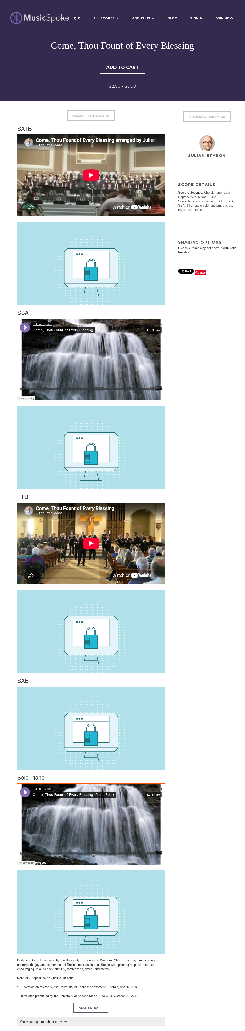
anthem (216, 205)
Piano (212, 197)
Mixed (202, 197)
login (37, 1022)
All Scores (104, 18)
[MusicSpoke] (39, 18)
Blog (172, 18)
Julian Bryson (207, 155)
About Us (141, 18)
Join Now (224, 18)
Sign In (196, 18)
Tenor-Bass (223, 192)
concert (199, 210)
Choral (208, 192)
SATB (220, 201)
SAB (229, 201)
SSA (181, 205)
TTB (190, 205)
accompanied (205, 201)
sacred (227, 205)
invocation (185, 210)
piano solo (202, 205)
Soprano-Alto (187, 197)
